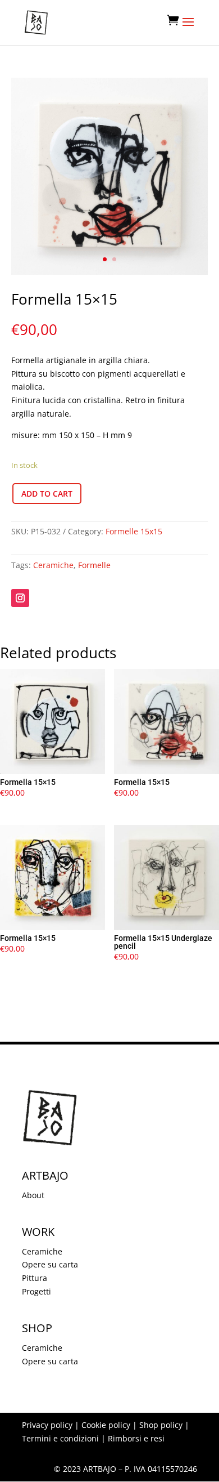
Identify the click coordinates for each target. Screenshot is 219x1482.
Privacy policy (47, 1424)
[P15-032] (109, 271)
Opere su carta (50, 1264)
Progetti (36, 1291)
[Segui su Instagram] (20, 598)
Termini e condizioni (60, 1438)
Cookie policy (105, 1424)
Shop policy (160, 1424)
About (33, 1195)
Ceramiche (53, 565)
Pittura (34, 1278)
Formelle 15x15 (134, 531)
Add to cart (46, 493)
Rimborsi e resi (136, 1438)
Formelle (94, 565)
